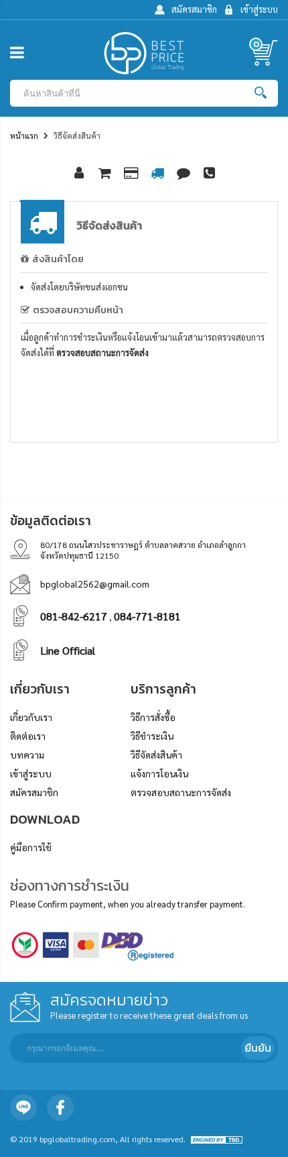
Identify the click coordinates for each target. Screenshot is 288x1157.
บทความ (27, 755)
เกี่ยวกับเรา (31, 717)
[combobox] (133, 93)
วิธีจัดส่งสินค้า (156, 755)
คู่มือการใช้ (31, 847)
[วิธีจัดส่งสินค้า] (157, 174)
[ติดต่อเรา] (210, 174)
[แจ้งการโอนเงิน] (183, 174)
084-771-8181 (147, 616)
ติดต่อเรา (28, 736)
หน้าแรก (24, 135)
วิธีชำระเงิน (152, 736)
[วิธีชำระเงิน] (131, 174)
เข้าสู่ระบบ (31, 773)
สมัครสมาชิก (34, 792)
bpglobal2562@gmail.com (94, 583)
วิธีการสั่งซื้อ (153, 717)
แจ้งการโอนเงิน (159, 773)
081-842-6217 (73, 616)
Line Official (67, 650)
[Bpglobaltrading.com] (144, 55)
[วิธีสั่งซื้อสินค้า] (105, 174)
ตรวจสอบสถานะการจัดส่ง (102, 352)
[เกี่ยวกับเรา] (79, 174)
